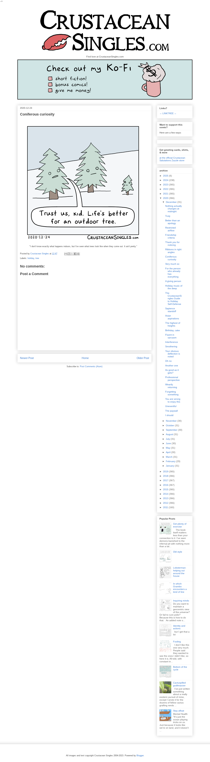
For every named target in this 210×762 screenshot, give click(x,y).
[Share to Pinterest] (78, 253)
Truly (167, 216)
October (170, 425)
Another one (171, 365)
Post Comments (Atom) (91, 366)
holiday (31, 258)
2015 (166, 489)
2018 (166, 476)
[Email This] (65, 253)
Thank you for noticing (172, 243)
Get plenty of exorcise (179, 525)
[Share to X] (72, 253)
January (170, 465)
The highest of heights (172, 324)
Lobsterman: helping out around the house (179, 571)
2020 (166, 198)
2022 (166, 189)
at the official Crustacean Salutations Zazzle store (172, 159)
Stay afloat (178, 710)
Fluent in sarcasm (171, 336)
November (171, 420)
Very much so (172, 264)
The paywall (171, 410)
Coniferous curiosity (171, 258)
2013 (166, 498)
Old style (177, 551)
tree (37, 258)
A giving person (173, 281)
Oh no (168, 361)
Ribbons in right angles (173, 251)
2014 (166, 494)
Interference (171, 342)
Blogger (140, 755)
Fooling (177, 641)
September (172, 430)
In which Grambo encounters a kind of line (180, 587)
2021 (166, 193)
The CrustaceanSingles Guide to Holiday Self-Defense (173, 298)
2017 (166, 480)
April (168, 452)
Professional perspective (172, 378)
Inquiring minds (181, 600)
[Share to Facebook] (75, 253)
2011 (166, 507)
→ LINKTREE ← (168, 113)
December (171, 202)
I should (169, 415)
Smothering (171, 346)
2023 (166, 184)
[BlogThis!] (69, 253)
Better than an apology (172, 222)
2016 (166, 485)
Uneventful (170, 406)
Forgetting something (171, 393)
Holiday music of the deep (173, 287)
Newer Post (27, 358)
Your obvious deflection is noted (172, 354)
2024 (166, 180)
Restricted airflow (170, 229)
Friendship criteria (170, 236)
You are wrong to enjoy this (172, 400)
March (169, 457)
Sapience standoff (170, 310)
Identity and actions (179, 627)
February (171, 461)
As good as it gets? (172, 371)
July (168, 439)
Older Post (143, 358)
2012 (166, 503)
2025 (166, 175)
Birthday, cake (172, 330)
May (168, 447)
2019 (166, 471)
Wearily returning (171, 386)
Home (85, 358)
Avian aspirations (172, 317)
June (169, 443)
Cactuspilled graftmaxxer (179, 684)
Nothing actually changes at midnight (173, 209)
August (170, 434)
